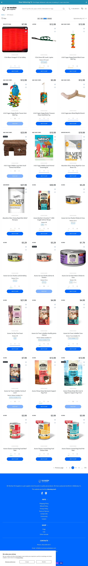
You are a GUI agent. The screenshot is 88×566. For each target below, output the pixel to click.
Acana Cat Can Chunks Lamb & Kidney (15, 275)
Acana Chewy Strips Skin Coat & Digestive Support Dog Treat (73, 392)
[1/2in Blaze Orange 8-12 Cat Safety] (15, 39)
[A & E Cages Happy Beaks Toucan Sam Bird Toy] (15, 95)
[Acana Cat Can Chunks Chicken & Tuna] (73, 200)
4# (42, 224)
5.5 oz (73, 223)
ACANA (34, 185)
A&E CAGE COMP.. (65, 24)
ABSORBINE (6, 185)
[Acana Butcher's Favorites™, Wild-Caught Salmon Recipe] (44, 200)
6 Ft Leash (44, 62)
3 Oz (71, 282)
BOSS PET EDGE (7, 24)
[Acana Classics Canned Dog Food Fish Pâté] (73, 431)
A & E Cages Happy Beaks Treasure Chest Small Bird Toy (44, 114)
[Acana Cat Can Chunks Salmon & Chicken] (44, 258)
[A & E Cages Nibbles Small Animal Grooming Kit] (44, 148)
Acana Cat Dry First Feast (15, 333)
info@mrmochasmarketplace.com (46, 548)
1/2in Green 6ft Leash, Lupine (44, 57)
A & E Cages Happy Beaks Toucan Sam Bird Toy (15, 114)
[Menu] (86, 8)
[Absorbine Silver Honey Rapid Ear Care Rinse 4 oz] (73, 148)
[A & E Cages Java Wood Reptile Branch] (73, 95)
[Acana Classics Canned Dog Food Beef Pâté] (15, 431)
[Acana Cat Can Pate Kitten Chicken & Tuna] (73, 258)
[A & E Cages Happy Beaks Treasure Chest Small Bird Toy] (44, 95)
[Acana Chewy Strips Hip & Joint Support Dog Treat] (44, 373)
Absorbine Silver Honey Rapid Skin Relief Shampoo (15, 219)
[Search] (63, 8)
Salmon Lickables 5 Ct (44, 340)
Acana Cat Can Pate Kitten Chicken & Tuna (73, 276)
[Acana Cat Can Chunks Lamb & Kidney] (15, 258)
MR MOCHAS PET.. (65, 132)
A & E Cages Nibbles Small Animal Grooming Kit (44, 166)
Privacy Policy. (19, 557)
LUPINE (34, 24)
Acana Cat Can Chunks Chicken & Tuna (73, 218)
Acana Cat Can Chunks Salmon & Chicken (44, 276)
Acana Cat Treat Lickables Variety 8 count (15, 392)
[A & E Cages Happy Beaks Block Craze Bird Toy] (73, 39)
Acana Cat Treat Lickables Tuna (73, 333)
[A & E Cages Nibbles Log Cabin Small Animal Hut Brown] (15, 148)
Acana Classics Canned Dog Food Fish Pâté (73, 449)
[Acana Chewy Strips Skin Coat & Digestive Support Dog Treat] (73, 373)
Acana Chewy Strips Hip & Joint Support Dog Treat (44, 392)
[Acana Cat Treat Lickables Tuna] (73, 315)
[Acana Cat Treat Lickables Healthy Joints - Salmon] (44, 315)
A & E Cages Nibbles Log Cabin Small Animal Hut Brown (15, 166)
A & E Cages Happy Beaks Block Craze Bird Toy (73, 58)
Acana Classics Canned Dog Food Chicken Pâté (44, 449)
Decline (44, 562)
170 (85, 468)
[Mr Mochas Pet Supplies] (9, 8)
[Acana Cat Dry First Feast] (15, 315)
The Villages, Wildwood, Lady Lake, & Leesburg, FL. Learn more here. (51, 2)
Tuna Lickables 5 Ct (73, 338)
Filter (4, 18)
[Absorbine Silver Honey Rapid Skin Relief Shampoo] (15, 200)
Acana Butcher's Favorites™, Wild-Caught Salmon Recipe (44, 219)
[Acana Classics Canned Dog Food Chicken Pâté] (44, 431)
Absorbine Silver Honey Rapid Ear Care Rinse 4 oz (73, 166)
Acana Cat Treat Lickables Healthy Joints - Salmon (44, 334)
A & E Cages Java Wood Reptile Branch (73, 113)
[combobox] (44, 8)
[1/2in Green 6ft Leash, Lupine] (44, 39)
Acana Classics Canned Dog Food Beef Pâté (14, 449)
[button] (1, 2)
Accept (27, 562)
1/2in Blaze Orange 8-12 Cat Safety (15, 57)
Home (2, 15)
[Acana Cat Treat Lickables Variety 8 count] (15, 373)
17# (45, 224)
